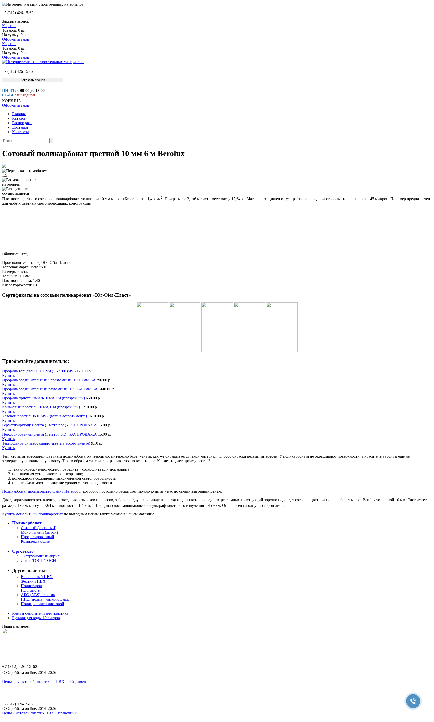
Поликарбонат (27, 522)
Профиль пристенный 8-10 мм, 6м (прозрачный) (43, 398)
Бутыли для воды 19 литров (36, 618)
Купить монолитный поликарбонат (32, 514)
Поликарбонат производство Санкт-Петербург (42, 491)
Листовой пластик (33, 681)
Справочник (81, 681)
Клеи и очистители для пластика (40, 613)
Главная (19, 114)
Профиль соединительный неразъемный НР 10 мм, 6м (48, 380)
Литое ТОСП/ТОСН (38, 560)
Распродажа (22, 123)
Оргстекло (23, 551)
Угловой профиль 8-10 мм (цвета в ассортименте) (44, 416)
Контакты (20, 132)
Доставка (20, 127)
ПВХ (60, 681)
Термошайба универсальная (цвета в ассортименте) (46, 443)
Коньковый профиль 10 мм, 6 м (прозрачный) (41, 407)
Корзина (9, 26)
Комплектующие (35, 541)
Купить (8, 375)
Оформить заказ (15, 39)
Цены (7, 681)
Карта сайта (108, 681)
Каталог (19, 118)
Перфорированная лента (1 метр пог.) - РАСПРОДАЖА (49, 434)
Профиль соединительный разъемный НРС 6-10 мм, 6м (49, 389)
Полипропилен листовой (42, 604)
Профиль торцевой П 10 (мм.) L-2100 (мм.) (39, 371)
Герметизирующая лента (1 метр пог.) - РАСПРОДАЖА (49, 425)
